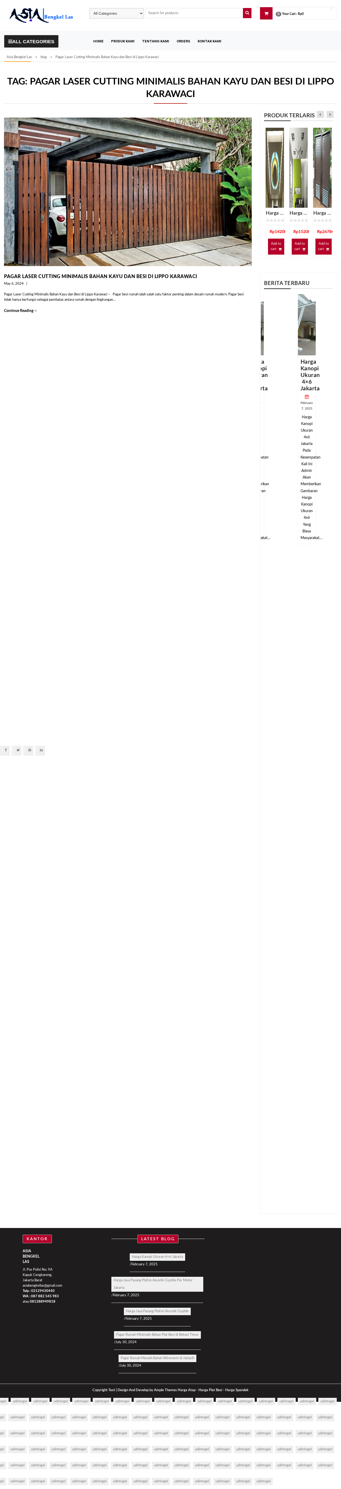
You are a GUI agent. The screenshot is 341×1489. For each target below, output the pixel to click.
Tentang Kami (155, 41)
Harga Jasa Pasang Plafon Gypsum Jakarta (298, 213)
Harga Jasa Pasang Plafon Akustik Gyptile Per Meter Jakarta (153, 1284)
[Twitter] (17, 750)
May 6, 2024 (14, 284)
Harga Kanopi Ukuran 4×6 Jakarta (302, 375)
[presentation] (320, 115)
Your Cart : (289, 13)
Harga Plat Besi (210, 1390)
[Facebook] (6, 750)
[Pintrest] (29, 750)
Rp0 (301, 13)
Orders (183, 41)
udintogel (20, 1401)
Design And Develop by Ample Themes (147, 1390)
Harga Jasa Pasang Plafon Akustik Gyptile (157, 1311)
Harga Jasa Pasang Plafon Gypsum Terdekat (275, 213)
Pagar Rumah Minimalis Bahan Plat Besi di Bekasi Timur (157, 1335)
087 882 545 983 (45, 1296)
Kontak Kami (209, 41)
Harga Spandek (237, 1390)
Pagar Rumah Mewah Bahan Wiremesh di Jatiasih (157, 1358)
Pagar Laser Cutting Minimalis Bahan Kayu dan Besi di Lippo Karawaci (100, 276)
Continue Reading (20, 311)
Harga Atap (187, 1390)
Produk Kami (123, 41)
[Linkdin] (41, 750)
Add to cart (276, 246)
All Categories (33, 41)
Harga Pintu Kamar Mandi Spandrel (322, 213)
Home (98, 41)
